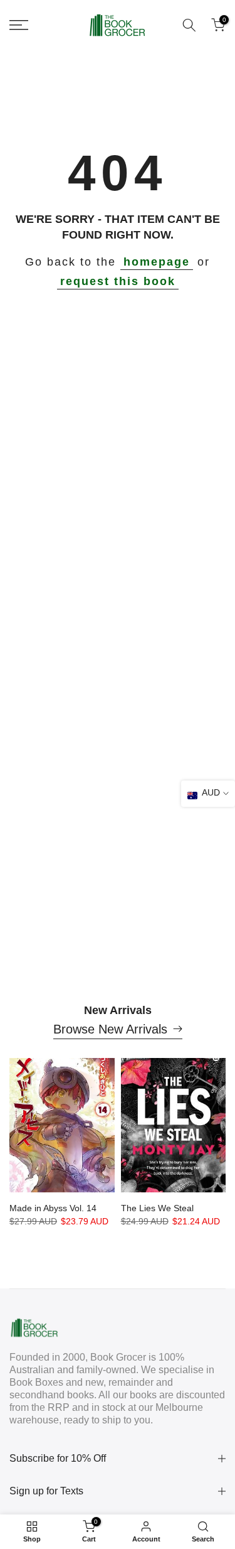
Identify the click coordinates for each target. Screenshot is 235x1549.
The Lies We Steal (157, 1208)
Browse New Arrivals (110, 1029)
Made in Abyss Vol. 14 (53, 1208)
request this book (117, 281)
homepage (156, 262)
